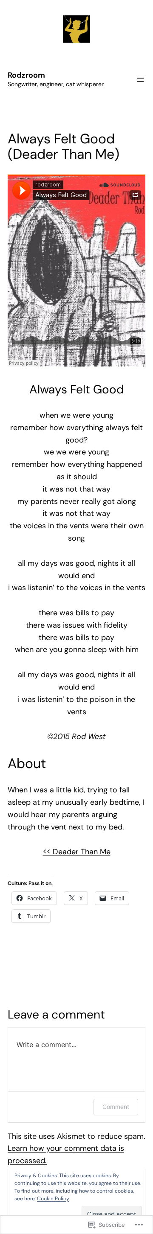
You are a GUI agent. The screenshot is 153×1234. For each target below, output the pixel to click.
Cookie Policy (53, 1198)
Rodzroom (26, 75)
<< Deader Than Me (76, 852)
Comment (115, 1106)
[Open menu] (140, 80)
